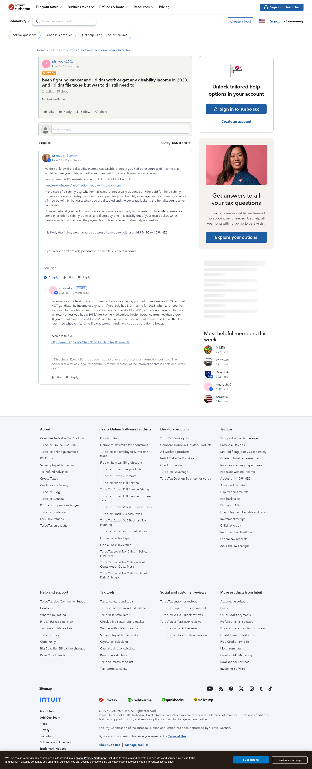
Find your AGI (230, 505)
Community (17, 21)
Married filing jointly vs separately (243, 452)
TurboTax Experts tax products (120, 469)
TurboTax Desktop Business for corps (185, 478)
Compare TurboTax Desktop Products (185, 445)
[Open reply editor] (115, 129)
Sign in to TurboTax (239, 109)
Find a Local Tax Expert (116, 538)
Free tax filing (109, 438)
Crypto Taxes (49, 478)
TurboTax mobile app (54, 512)
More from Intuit (231, 648)
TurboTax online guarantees (59, 452)
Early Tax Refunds (52, 519)
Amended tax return (233, 485)
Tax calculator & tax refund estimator (124, 608)
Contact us (47, 608)
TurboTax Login (50, 635)
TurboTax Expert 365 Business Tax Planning (123, 523)
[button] (240, 21)
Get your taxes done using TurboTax (105, 50)
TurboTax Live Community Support (63, 601)
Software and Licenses (55, 742)
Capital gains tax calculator (118, 648)
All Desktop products (174, 452)
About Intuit (48, 711)
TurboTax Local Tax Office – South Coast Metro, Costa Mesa (123, 564)
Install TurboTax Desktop (177, 458)
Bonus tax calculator (113, 655)
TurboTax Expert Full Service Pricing (124, 489)
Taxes (73, 50)
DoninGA (222, 372)
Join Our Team (50, 717)
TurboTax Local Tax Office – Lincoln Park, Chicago (124, 576)
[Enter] (36, 21)
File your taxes (47, 7)
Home (41, 50)
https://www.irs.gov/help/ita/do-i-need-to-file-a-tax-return (83, 185)
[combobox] (64, 21)
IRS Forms (46, 458)
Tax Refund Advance (54, 472)
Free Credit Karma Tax (235, 642)
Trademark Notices (53, 748)
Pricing (164, 7)
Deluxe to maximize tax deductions (124, 445)
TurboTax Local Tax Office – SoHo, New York (123, 554)
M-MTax (221, 347)
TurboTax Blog (50, 492)
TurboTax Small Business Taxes (121, 514)
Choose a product (59, 35)
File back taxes (230, 499)
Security (45, 736)
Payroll (224, 608)
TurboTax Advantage (174, 472)
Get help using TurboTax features (104, 35)
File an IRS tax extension (56, 622)
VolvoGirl (222, 360)
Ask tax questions (24, 35)
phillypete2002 (62, 61)
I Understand (251, 759)
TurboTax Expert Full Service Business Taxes (125, 498)
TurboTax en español (54, 525)
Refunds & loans (111, 7)
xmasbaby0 (66, 288)
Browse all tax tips (232, 445)
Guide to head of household (239, 458)
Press (43, 724)
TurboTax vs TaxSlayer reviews (180, 622)
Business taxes (79, 7)
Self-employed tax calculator (119, 635)
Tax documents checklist (116, 662)
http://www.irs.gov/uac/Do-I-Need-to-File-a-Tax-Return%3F (90, 342)
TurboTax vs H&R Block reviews (181, 615)
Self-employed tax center (57, 465)
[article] (115, 217)
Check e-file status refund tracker (122, 622)
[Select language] (262, 21)
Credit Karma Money (54, 485)
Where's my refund (53, 615)
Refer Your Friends (52, 655)
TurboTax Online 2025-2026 (59, 445)
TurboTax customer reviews (178, 601)
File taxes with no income (237, 472)
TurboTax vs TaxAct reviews (178, 628)
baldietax (222, 397)
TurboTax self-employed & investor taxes (124, 454)
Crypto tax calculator (114, 642)
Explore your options (236, 237)
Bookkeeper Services (234, 662)
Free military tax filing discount (121, 462)
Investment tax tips (232, 519)
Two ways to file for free (56, 628)
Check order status (173, 465)
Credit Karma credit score (237, 635)
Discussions (57, 50)
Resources (142, 7)
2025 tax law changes (234, 546)
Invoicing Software (233, 669)
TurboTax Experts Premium (118, 476)
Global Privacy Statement (91, 758)
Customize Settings (290, 760)
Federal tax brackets (233, 539)
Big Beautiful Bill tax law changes (62, 648)
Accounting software (234, 601)
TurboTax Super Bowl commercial (183, 608)
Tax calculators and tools (117, 601)
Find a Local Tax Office (115, 545)
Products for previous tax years (61, 505)
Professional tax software (236, 622)
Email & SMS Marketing (236, 655)
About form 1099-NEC (235, 478)
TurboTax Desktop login (176, 438)
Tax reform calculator (114, 669)
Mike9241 (59, 156)
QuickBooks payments (235, 615)
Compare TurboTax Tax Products (62, 438)
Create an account (236, 121)
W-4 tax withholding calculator (121, 628)
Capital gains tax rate (234, 492)
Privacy (44, 730)
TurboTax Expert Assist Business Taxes (126, 507)
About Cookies (109, 745)
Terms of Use (177, 736)
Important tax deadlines (236, 532)
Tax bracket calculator (114, 615)
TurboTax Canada (52, 499)
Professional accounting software (242, 628)
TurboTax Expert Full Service (119, 483)
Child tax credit (230, 525)
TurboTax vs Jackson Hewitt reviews (184, 635)
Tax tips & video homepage (239, 438)
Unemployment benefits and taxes (243, 512)
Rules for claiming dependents (241, 465)
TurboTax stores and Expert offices (123, 531)
